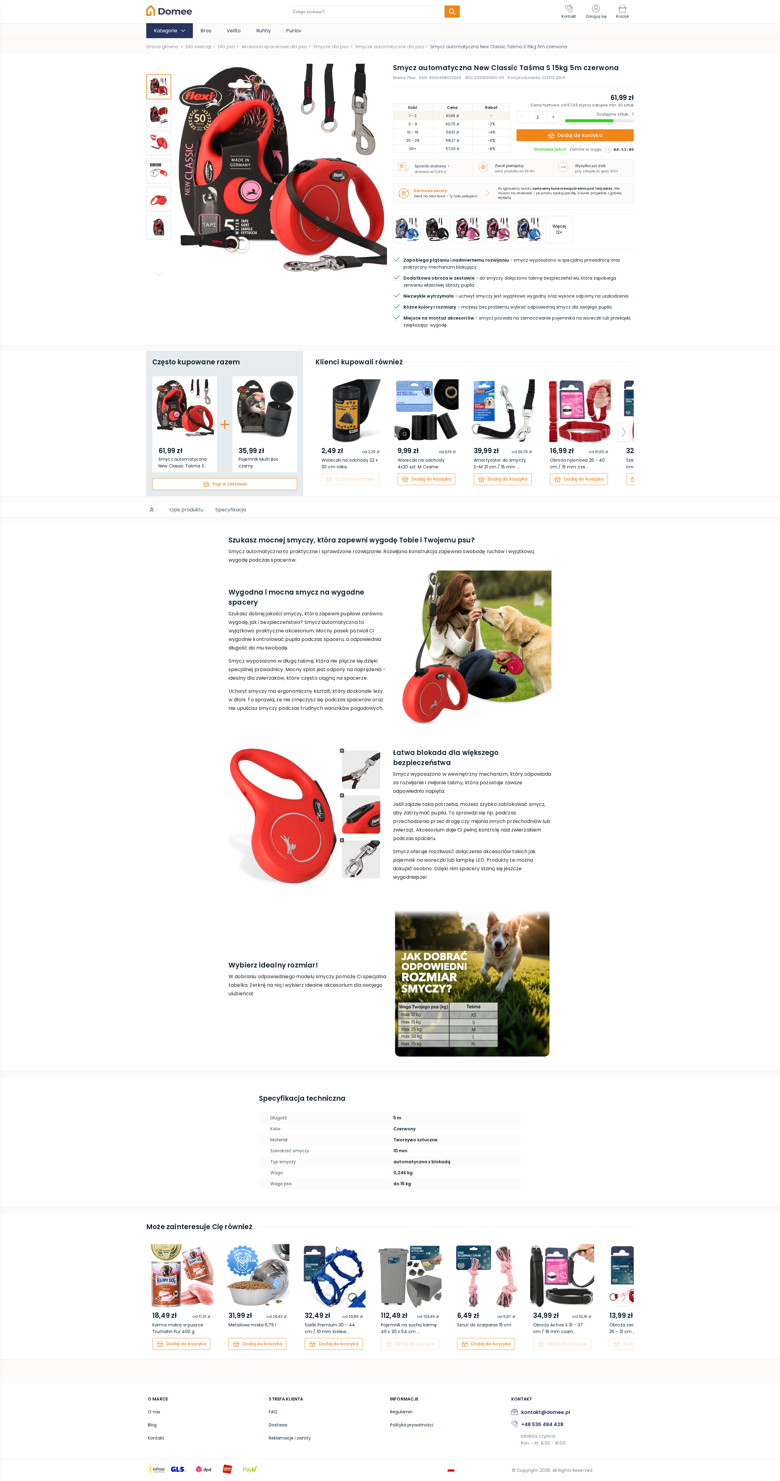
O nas (154, 1412)
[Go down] (158, 274)
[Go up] (158, 68)
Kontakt (156, 1438)
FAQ (273, 1412)
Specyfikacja (230, 509)
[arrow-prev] (326, 432)
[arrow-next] (623, 432)
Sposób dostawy (430, 166)
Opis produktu (186, 509)
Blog (152, 1425)
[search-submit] (452, 11)
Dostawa (278, 1425)
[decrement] (553, 117)
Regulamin (401, 1412)
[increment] (522, 117)
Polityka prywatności (411, 1425)
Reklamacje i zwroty (290, 1438)
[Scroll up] (151, 509)
